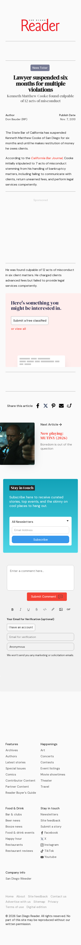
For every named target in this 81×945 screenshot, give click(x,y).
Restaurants (14, 845)
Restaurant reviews (19, 851)
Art (42, 750)
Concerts (47, 756)
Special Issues (16, 768)
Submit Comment (43, 597)
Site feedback (50, 820)
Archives (12, 750)
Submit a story (51, 827)
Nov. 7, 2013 (67, 119)
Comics (11, 774)
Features (12, 744)
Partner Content (17, 787)
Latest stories (16, 762)
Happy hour (14, 839)
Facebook (51, 833)
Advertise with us (18, 902)
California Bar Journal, (47, 158)
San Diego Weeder (18, 879)
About (20, 896)
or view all (18, 329)
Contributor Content (20, 781)
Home (10, 896)
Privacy (53, 902)
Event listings (50, 768)
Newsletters (49, 814)
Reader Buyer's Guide (21, 793)
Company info (15, 873)
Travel (44, 787)
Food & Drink (15, 808)
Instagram (51, 845)
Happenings (48, 744)
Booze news (14, 827)
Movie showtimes (52, 774)
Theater (46, 781)
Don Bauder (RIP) (16, 119)
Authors (11, 756)
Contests (47, 762)
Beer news (13, 820)
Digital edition (37, 907)
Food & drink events (20, 833)
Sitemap (39, 902)
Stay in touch (50, 808)
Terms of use (15, 907)
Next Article (49, 425)
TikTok (49, 851)
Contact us (58, 896)
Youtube (50, 857)
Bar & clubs (14, 814)
